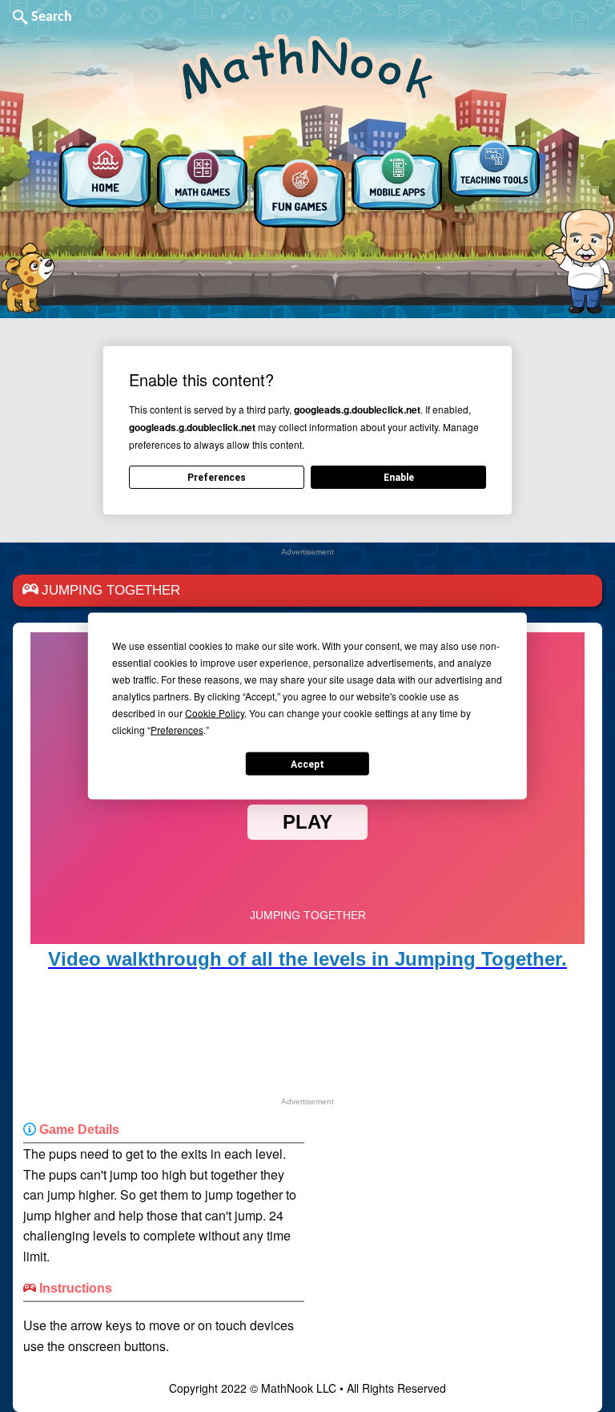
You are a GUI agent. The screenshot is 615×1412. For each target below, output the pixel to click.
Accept (307, 763)
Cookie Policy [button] (214, 713)
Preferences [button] (177, 729)
